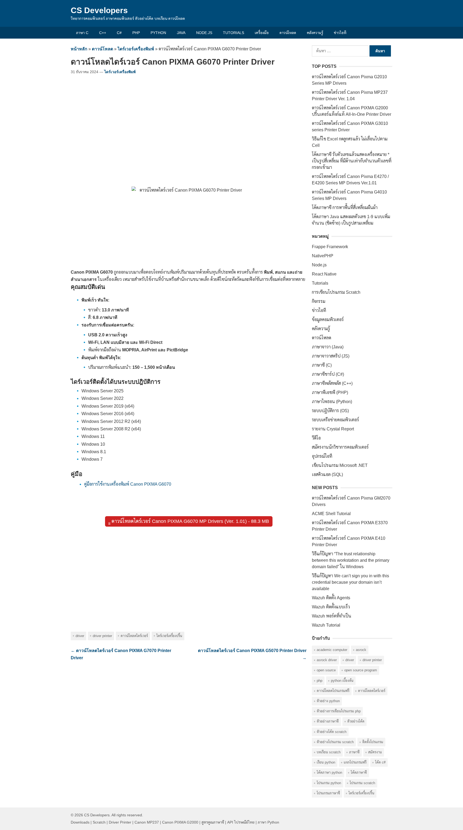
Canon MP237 (147, 822)
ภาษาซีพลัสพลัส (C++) (332, 383)
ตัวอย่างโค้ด (355, 721)
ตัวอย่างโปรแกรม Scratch (335, 742)
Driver (80, 636)
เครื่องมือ (262, 33)
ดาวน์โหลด (287, 33)
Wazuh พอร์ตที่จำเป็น (331, 616)
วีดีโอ (316, 438)
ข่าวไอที (340, 33)
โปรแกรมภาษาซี (328, 793)
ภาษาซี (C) (322, 365)
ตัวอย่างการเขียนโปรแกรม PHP (339, 711)
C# (119, 33)
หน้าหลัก (79, 49)
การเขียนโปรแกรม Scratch (336, 292)
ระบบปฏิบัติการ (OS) (330, 410)
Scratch (99, 822)
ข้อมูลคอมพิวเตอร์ (328, 319)
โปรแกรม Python (329, 783)
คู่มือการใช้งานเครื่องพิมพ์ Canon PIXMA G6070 (127, 484)
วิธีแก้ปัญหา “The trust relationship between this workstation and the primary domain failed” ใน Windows (350, 560)
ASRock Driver (327, 660)
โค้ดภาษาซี (359, 773)
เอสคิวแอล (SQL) (327, 474)
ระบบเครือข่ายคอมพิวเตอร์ (335, 420)
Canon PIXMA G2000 (180, 822)
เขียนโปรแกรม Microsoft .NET (340, 465)
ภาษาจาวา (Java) (327, 347)
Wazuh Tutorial (326, 625)
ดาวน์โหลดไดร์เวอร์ (134, 636)
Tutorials (233, 33)
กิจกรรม (318, 301)
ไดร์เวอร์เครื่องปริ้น (169, 636)
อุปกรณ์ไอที (322, 456)
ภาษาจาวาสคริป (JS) (330, 356)
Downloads (80, 822)
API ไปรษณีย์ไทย (241, 822)
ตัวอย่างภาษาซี (328, 721)
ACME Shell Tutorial (331, 513)
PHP (136, 33)
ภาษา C (82, 33)
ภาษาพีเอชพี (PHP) (330, 392)
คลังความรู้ (315, 33)
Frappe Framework (330, 246)
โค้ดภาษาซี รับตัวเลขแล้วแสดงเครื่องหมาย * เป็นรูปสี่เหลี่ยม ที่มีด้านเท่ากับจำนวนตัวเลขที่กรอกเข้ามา (351, 161)
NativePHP (322, 256)
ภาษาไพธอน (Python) (332, 401)
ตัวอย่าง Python (328, 701)
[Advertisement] (189, 125)
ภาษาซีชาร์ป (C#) (328, 374)
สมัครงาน (375, 752)
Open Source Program (360, 670)
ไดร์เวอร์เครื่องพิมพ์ (136, 49)
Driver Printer (102, 636)
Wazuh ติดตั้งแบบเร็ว (331, 607)
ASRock (361, 650)
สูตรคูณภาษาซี (212, 822)
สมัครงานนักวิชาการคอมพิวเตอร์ (340, 447)
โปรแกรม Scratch (362, 783)
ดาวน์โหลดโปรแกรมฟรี (333, 691)
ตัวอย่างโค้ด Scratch (331, 732)
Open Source (326, 670)
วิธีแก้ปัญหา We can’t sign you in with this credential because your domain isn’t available (350, 582)
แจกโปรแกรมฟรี (355, 762)
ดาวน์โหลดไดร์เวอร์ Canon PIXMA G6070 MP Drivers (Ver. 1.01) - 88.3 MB (189, 521)
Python (158, 33)
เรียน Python (326, 762)
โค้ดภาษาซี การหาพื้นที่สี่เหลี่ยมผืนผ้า (345, 207)
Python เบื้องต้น (342, 681)
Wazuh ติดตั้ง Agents (331, 597)
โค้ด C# (380, 762)
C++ (102, 33)
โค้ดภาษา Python (329, 773)
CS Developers (99, 10)
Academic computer (332, 650)
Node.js (204, 33)
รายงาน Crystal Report (333, 429)
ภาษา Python (268, 822)
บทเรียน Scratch (329, 752)
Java (181, 33)
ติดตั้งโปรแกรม (372, 742)
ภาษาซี (354, 752)
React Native (324, 274)
